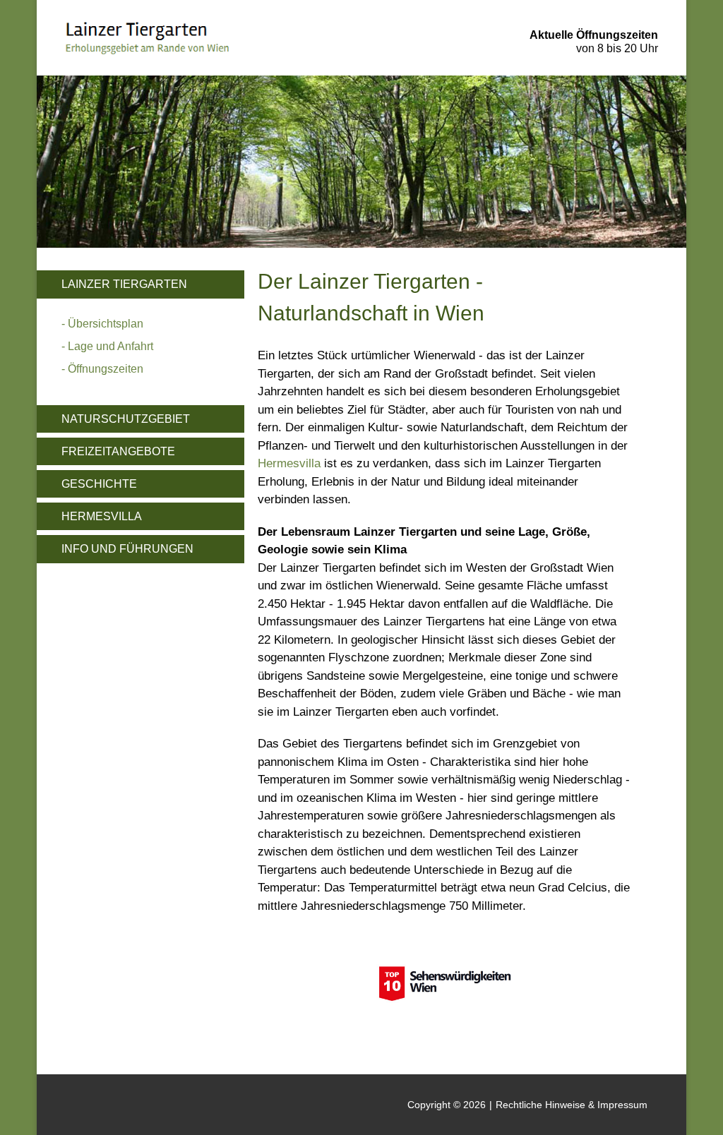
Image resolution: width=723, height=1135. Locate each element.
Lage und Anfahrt (110, 346)
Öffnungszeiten (105, 369)
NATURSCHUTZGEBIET (125, 419)
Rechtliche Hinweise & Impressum (571, 1104)
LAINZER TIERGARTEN (124, 284)
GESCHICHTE (99, 484)
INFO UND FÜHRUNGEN (127, 549)
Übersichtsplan (105, 324)
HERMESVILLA (101, 516)
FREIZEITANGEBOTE (118, 451)
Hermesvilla (289, 463)
